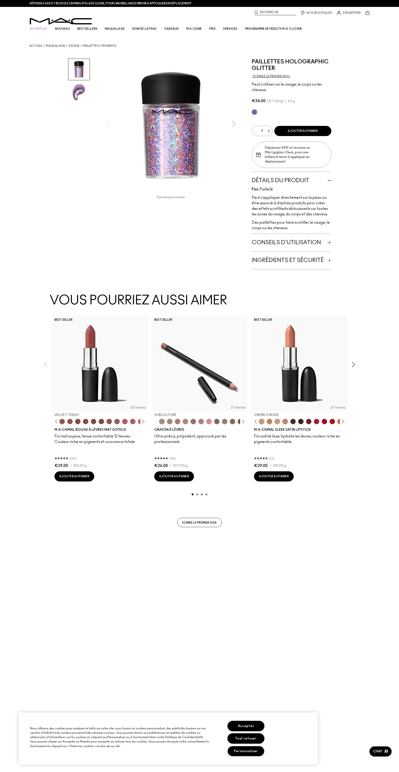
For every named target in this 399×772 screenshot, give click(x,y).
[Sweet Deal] (109, 422)
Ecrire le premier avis (199, 522)
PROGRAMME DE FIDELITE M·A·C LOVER (273, 28)
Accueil (36, 46)
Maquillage (55, 46)
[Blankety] (285, 422)
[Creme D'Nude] (262, 422)
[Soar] (94, 422)
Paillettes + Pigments (99, 46)
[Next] (143, 422)
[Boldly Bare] (178, 422)
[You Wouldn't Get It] (133, 422)
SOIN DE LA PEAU (144, 28)
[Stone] (225, 422)
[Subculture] (162, 422)
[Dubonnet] (309, 422)
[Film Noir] (301, 422)
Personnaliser (246, 751)
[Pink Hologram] (254, 112)
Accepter (246, 726)
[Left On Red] (332, 422)
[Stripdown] (170, 422)
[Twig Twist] (101, 422)
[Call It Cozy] (269, 422)
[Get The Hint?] (125, 422)
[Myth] (277, 422)
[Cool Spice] (233, 422)
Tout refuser (246, 738)
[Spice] (185, 422)
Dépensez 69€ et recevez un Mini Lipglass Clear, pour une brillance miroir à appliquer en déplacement (111, 3)
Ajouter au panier (303, 131)
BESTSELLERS (87, 28)
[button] (380, 751)
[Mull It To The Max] (70, 422)
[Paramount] (293, 422)
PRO (212, 28)
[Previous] (57, 422)
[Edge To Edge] (209, 422)
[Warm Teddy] (78, 422)
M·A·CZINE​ (194, 28)
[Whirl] (86, 422)
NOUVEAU (62, 28)
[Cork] (217, 422)
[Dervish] (201, 422)
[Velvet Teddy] (62, 422)
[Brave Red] (317, 422)
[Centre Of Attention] (324, 422)
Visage (74, 46)
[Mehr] (117, 422)
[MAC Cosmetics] (61, 21)
